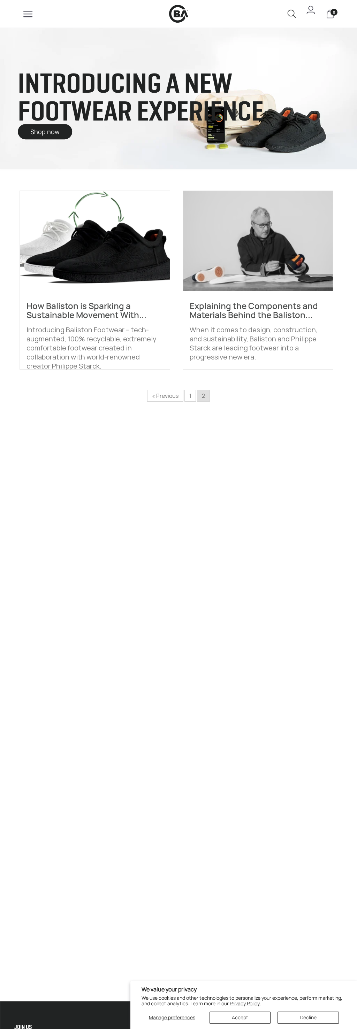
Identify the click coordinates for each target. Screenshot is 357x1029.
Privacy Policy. (245, 1003)
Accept (240, 1017)
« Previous (165, 396)
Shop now (45, 131)
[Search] (291, 15)
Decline (308, 1017)
